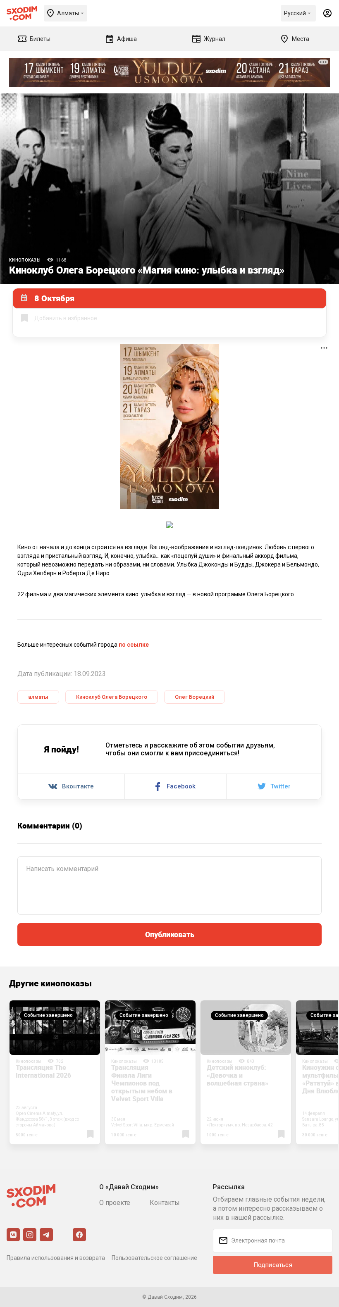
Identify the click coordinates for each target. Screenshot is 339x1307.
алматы (38, 697)
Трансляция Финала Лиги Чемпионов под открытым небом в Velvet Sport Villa (141, 1083)
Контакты (165, 1203)
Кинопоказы (25, 260)
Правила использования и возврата (56, 1258)
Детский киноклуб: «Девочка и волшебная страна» (237, 1075)
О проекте (114, 1203)
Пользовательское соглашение (154, 1258)
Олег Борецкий (194, 697)
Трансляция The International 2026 (43, 1071)
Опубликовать (169, 934)
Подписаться (272, 1265)
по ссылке (134, 644)
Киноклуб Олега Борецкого (111, 697)
